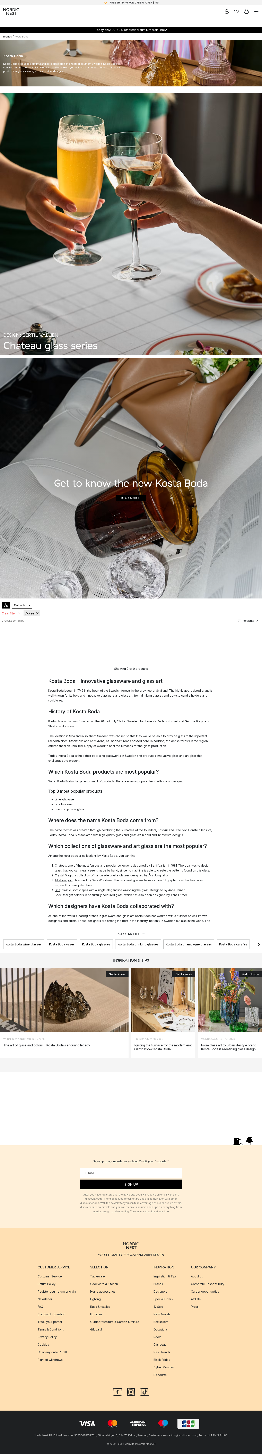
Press (195, 1306)
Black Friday (162, 1359)
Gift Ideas (160, 1344)
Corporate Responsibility (207, 1284)
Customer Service (50, 1276)
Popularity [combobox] (248, 620)
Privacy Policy (47, 1337)
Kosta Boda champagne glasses (189, 944)
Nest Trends (162, 1352)
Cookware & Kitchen (104, 1284)
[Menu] (256, 11)
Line (57, 890)
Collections (22, 605)
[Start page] (11, 11)
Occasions (161, 1329)
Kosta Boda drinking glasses (138, 944)
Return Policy (46, 1284)
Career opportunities (205, 1291)
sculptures (55, 700)
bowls (174, 695)
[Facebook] (117, 1391)
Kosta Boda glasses (96, 944)
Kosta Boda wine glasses (24, 944)
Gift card (96, 1329)
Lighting (95, 1299)
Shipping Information (51, 1314)
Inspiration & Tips (165, 1276)
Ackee (29, 613)
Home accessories (102, 1291)
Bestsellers (161, 1322)
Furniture (96, 1314)
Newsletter (45, 1299)
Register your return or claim (57, 1291)
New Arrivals (162, 1314)
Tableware (97, 1276)
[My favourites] (237, 11)
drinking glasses (152, 695)
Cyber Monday (164, 1367)
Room (157, 1337)
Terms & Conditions (51, 1329)
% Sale (158, 1306)
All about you (63, 880)
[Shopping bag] (246, 11)
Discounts (160, 1375)
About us (197, 1276)
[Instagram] (131, 1391)
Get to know (117, 974)
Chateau (60, 865)
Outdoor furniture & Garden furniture (114, 1322)
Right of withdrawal (50, 1359)
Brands (7, 36)
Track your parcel (50, 1322)
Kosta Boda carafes (233, 944)
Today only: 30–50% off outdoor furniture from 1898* (131, 30)
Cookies (43, 1344)
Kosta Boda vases (62, 944)
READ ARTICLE (131, 498)
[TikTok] (144, 1391)
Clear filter (9, 613)
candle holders (191, 695)
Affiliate (196, 1299)
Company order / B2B (52, 1352)
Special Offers (163, 1299)
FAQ (40, 1306)
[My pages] (227, 11)
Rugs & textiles (100, 1306)
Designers (160, 1291)
